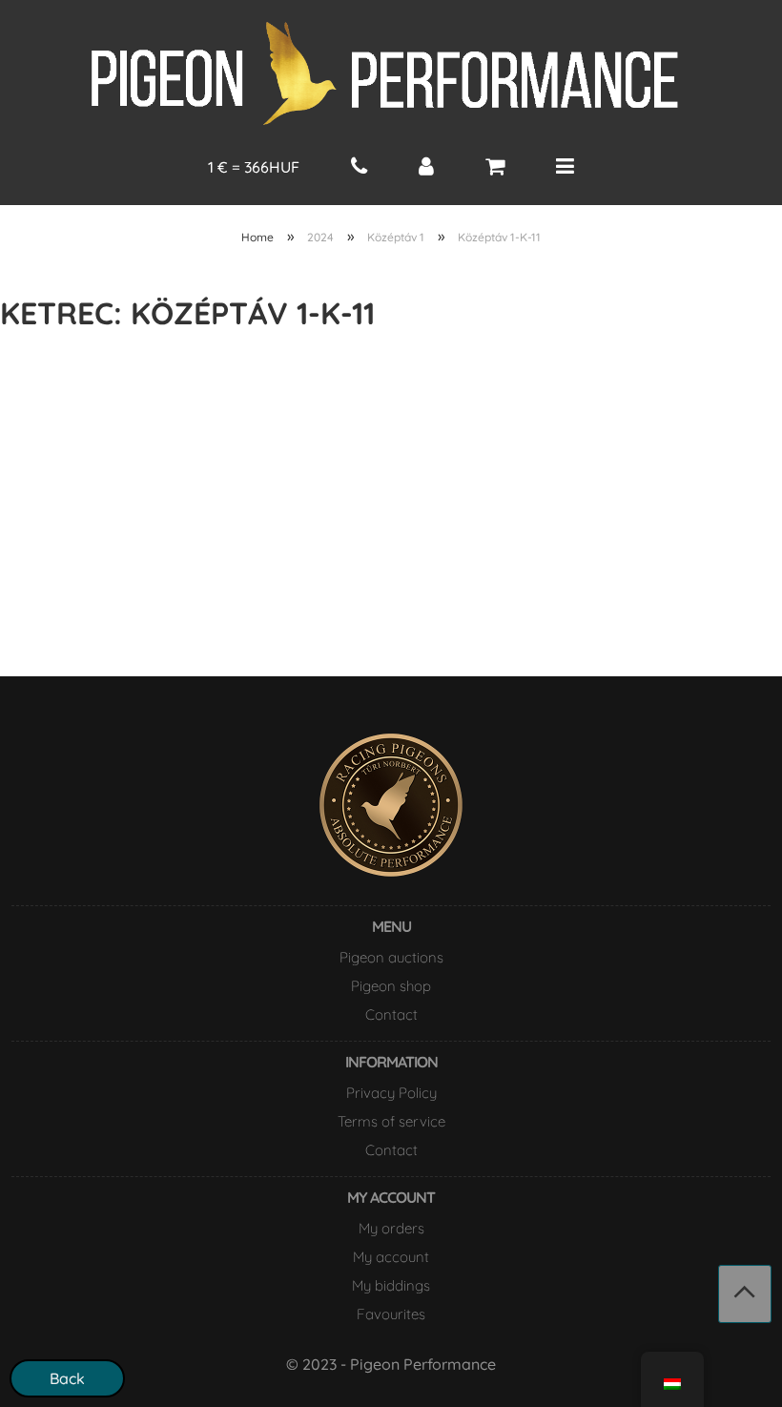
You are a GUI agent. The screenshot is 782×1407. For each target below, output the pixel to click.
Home (257, 237)
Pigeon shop (391, 986)
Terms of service (391, 1121)
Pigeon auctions (391, 957)
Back (67, 1378)
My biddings (391, 1285)
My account (391, 1257)
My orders (391, 1228)
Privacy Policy (391, 1093)
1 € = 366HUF (253, 166)
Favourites (391, 1314)
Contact (391, 1014)
